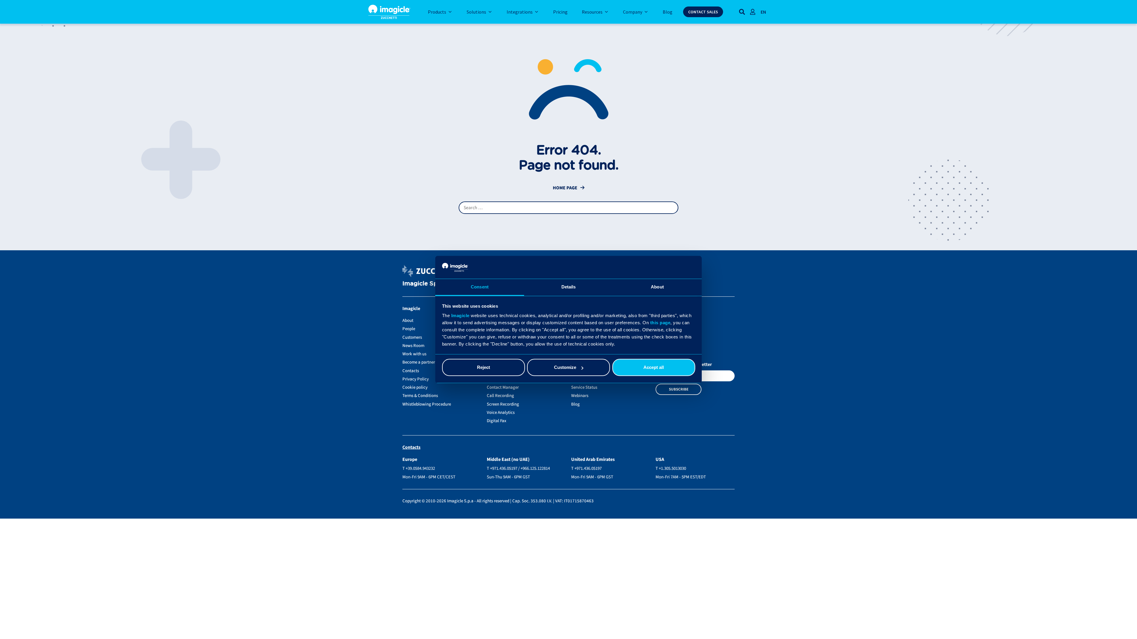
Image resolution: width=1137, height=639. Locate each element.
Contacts (410, 371)
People (408, 329)
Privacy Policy (415, 379)
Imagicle (460, 315)
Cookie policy (415, 387)
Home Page (565, 188)
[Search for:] (568, 207)
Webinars (579, 396)
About (407, 320)
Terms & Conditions (420, 396)
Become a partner (418, 362)
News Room (413, 346)
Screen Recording (503, 404)
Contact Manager (503, 387)
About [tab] (657, 286)
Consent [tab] (480, 286)
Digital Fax (496, 421)
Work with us (414, 354)
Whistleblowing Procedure (426, 404)
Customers (412, 337)
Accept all (653, 367)
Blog (575, 404)
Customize (565, 367)
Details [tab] (568, 286)
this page (660, 322)
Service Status (584, 387)
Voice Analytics (501, 412)
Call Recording (500, 396)
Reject (483, 367)
